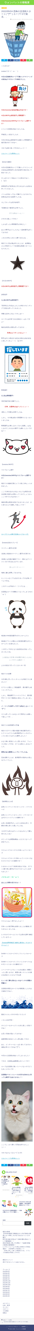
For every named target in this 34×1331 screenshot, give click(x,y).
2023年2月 (6, 1277)
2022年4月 (6, 1296)
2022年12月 (7, 1281)
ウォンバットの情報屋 (17, 2)
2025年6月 (6, 1271)
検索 (4, 1220)
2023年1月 (6, 1279)
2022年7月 (6, 1290)
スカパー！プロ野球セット (10, 153)
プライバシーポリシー (13, 1326)
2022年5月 (6, 1294)
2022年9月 (6, 1286)
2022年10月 (7, 1284)
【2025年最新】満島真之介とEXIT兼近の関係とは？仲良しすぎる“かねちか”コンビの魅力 (17, 1235)
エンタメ (6, 1307)
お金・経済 (6, 1305)
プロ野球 (4, 7)
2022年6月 (6, 1292)
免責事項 (24, 1326)
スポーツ (6, 1309)
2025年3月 (6, 1273)
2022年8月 (6, 1288)
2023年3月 (6, 1275)
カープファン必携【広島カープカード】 (15, 534)
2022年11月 (6, 1283)
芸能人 (5, 1313)
